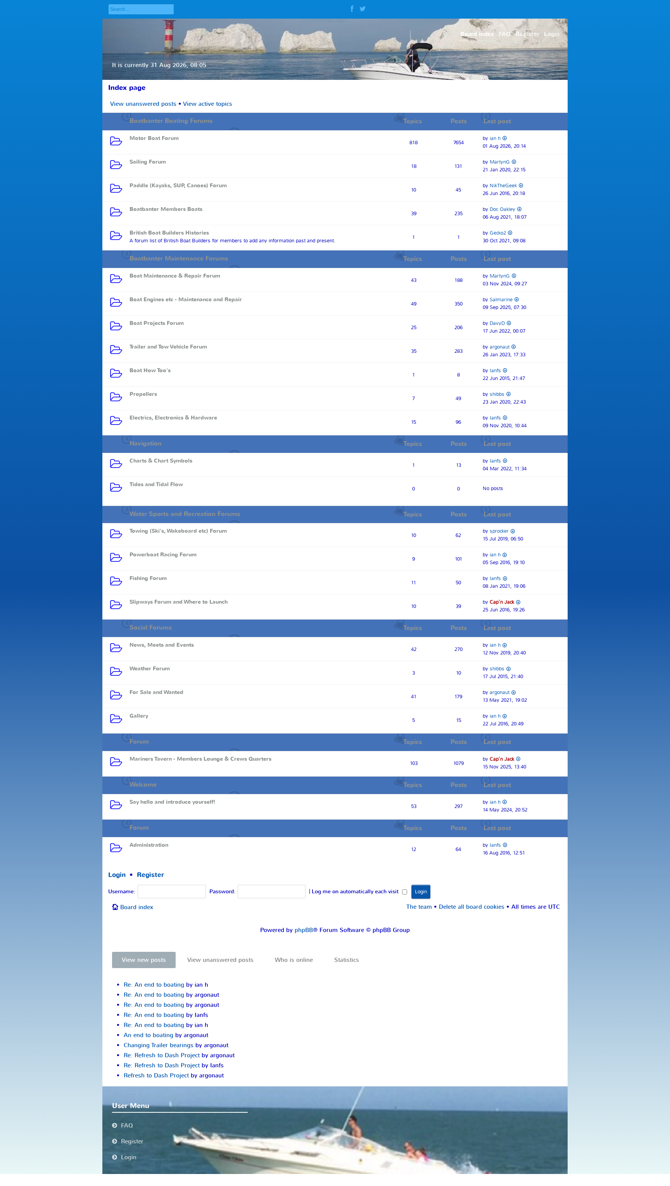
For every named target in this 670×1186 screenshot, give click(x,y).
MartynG (500, 162)
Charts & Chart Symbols (161, 460)
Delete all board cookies (471, 907)
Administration (149, 845)
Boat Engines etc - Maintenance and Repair (186, 299)
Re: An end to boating (154, 985)
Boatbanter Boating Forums (171, 121)
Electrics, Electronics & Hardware (173, 417)
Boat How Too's (150, 370)
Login (117, 874)
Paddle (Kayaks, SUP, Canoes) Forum (178, 185)
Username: (121, 891)
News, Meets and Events (162, 645)
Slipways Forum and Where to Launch (179, 602)
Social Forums (151, 627)
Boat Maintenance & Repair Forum (175, 276)
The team (419, 907)
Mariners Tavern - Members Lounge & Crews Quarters (200, 759)
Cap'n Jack (502, 602)
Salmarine (501, 299)
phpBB (304, 930)
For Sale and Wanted (156, 692)
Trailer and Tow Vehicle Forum (168, 346)
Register (150, 874)
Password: (222, 891)
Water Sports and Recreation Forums (185, 514)
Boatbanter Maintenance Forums (179, 258)
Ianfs (495, 370)
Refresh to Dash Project (156, 1075)
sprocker (499, 531)
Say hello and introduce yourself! (172, 802)
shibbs (497, 394)
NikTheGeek (503, 185)
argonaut (499, 347)
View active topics (207, 104)
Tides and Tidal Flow (156, 484)
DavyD (497, 323)
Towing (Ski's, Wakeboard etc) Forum (178, 531)
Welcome (143, 784)
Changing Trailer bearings (158, 1045)
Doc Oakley (502, 209)
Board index (136, 907)
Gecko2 (498, 233)
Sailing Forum (148, 162)
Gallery (139, 716)
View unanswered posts (143, 104)
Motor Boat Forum (154, 138)
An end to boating (148, 1035)
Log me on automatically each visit (356, 891)
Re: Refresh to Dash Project (162, 1055)
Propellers (143, 394)
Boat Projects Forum (157, 323)
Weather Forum (150, 668)
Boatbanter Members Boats (166, 209)
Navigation (146, 443)
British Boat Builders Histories (169, 233)
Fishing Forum (148, 578)
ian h (495, 138)
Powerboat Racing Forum (163, 554)
